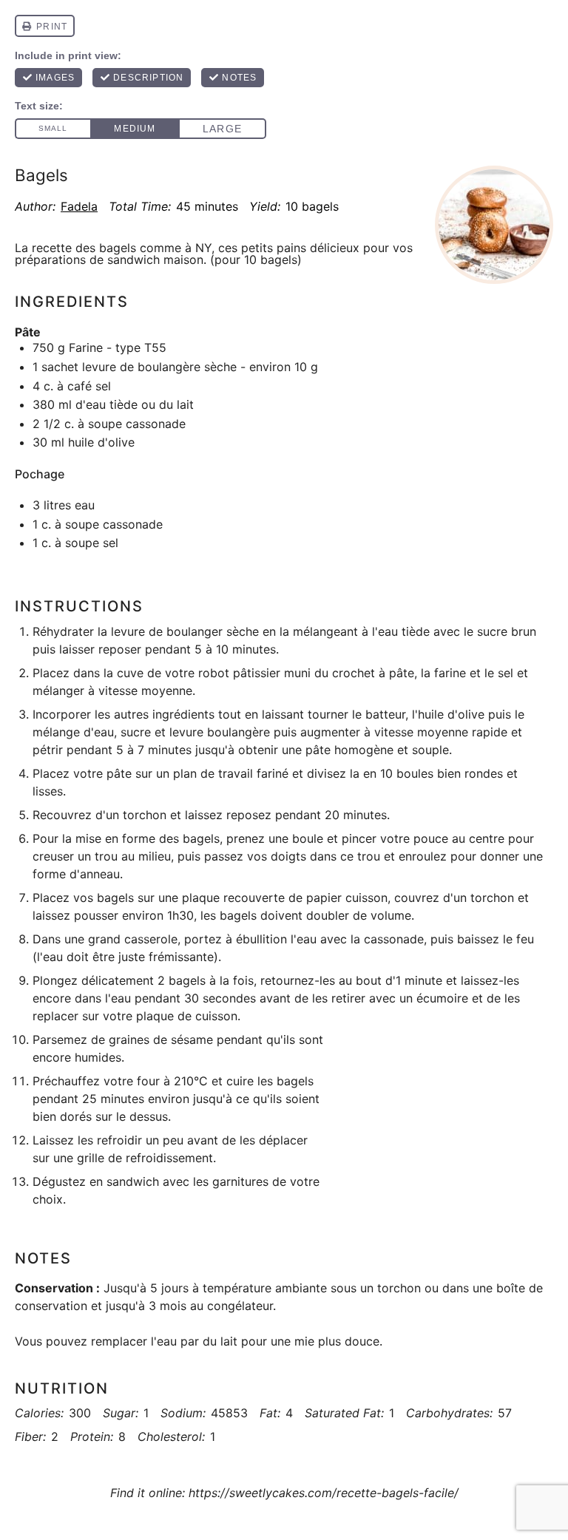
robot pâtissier (239, 672)
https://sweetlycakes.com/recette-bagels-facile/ (324, 1492)
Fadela (79, 206)
